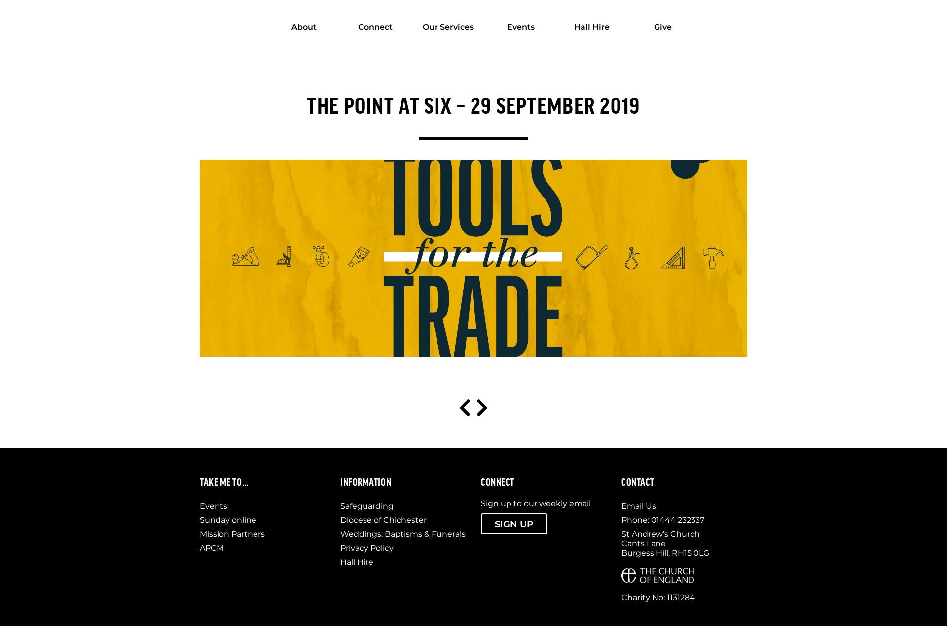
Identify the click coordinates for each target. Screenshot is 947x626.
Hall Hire (592, 27)
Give (663, 27)
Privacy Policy (367, 548)
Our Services (448, 27)
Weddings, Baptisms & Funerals (403, 534)
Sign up (514, 524)
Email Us (638, 506)
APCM (212, 548)
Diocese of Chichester (383, 520)
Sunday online (228, 520)
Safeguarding (367, 506)
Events (521, 27)
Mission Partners (232, 534)
